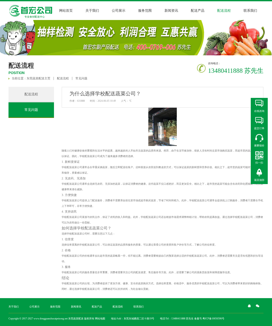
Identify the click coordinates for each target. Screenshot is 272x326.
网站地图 (100, 318)
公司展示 (118, 10)
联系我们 (250, 10)
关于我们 (92, 10)
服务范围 (145, 10)
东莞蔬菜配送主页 (38, 78)
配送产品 (197, 10)
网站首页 (66, 10)
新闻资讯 (171, 10)
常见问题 (81, 78)
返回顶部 (259, 180)
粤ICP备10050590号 (213, 318)
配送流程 (63, 78)
